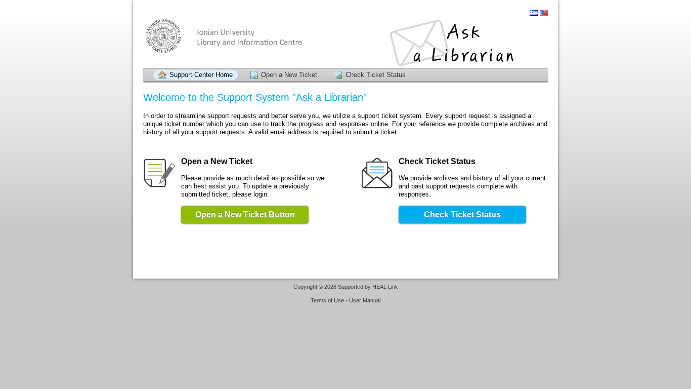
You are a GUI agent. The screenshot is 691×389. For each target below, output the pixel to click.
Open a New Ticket (289, 75)
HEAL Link (385, 287)
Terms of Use (327, 300)
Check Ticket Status (376, 75)
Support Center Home (201, 75)
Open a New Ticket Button (245, 214)
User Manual (364, 300)
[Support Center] (345, 43)
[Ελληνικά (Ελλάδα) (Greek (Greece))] (534, 13)
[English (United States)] (544, 13)
